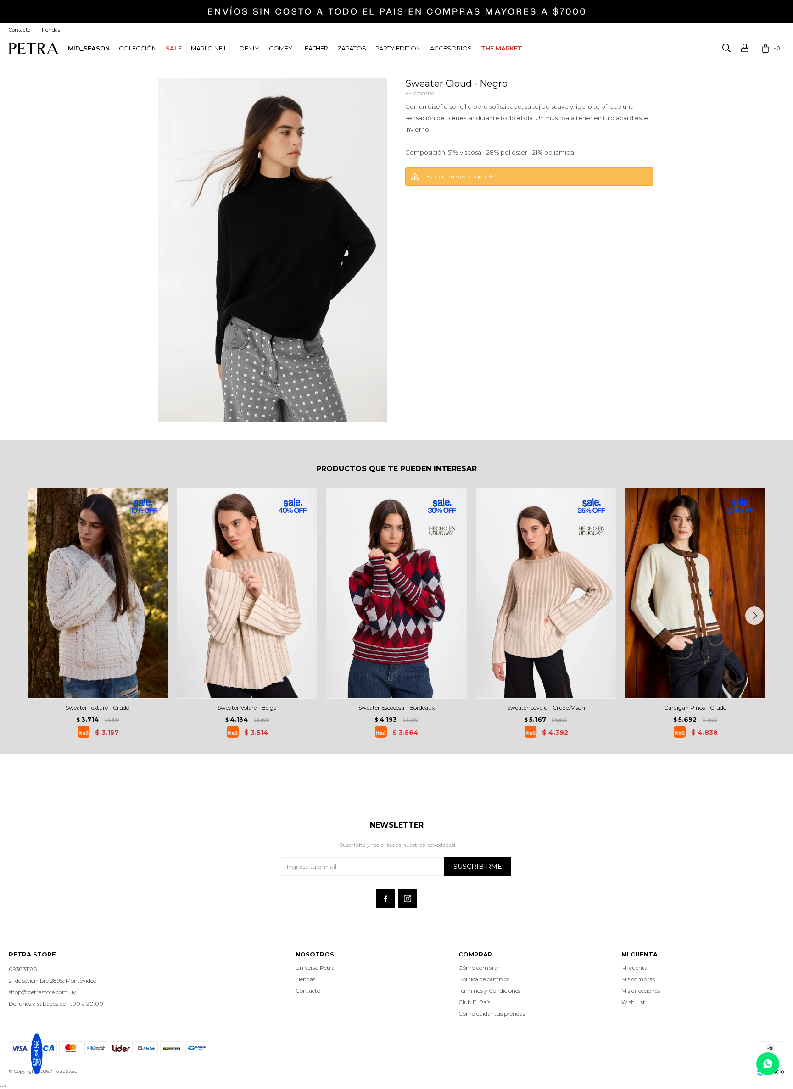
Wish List (633, 1002)
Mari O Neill (210, 48)
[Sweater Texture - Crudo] (98, 593)
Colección (137, 48)
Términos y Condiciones (489, 990)
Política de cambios (483, 979)
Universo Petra (315, 967)
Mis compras (638, 979)
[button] (754, 615)
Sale (174, 48)
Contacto (19, 30)
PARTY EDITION (398, 48)
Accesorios (451, 48)
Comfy (280, 48)
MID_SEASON (89, 48)
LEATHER (315, 48)
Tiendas (50, 30)
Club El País (474, 1002)
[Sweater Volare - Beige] (247, 593)
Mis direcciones (640, 990)
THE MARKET (501, 48)
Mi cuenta (634, 967)
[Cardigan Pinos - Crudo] (695, 593)
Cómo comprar (479, 967)
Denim (250, 48)
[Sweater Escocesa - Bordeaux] (396, 593)
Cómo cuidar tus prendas (491, 1013)
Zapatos (351, 48)
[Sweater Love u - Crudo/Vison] (546, 593)
